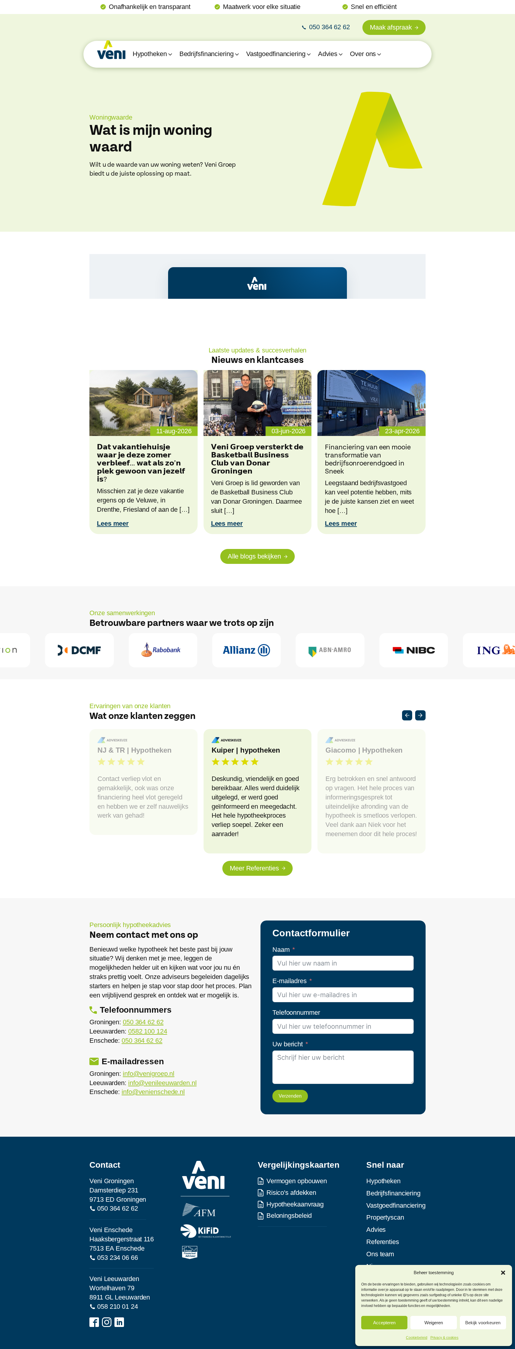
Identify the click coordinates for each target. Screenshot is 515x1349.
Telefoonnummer (296, 1012)
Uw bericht (287, 1044)
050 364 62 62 (143, 1022)
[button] (503, 1273)
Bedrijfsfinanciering (393, 1193)
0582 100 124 (147, 1031)
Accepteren (384, 1322)
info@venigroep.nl (148, 1073)
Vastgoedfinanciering (396, 1205)
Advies (376, 1229)
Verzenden (290, 1096)
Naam (281, 949)
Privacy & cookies (444, 1338)
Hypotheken (383, 1181)
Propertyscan (385, 1217)
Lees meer (113, 523)
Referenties (382, 1242)
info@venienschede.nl (153, 1092)
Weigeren (433, 1322)
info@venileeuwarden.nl (162, 1083)
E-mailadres (289, 981)
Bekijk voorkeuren (482, 1322)
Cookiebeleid (416, 1338)
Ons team (380, 1254)
